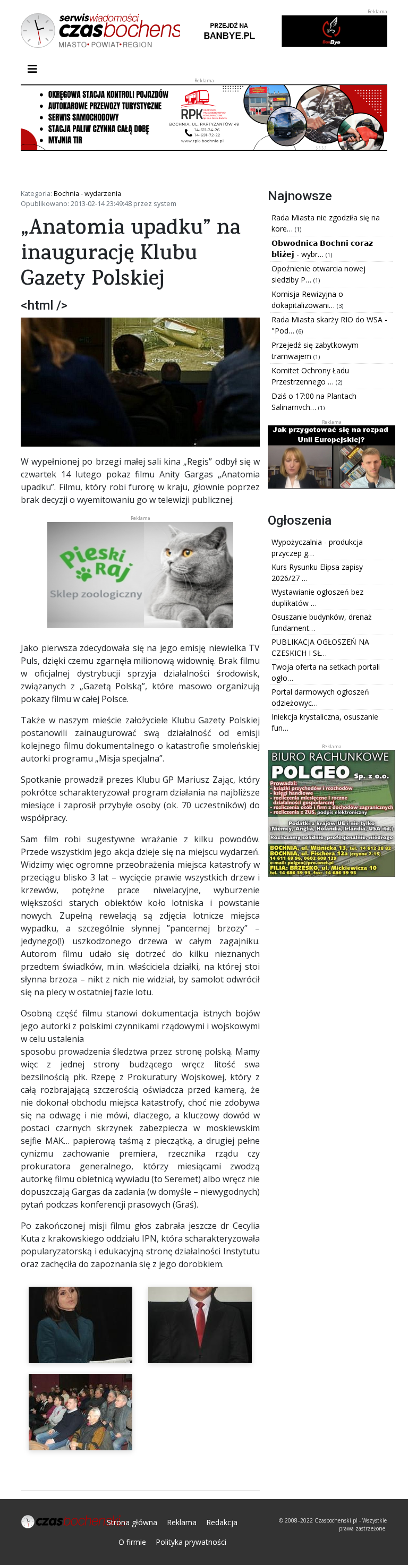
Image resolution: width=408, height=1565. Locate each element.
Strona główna (132, 1522)
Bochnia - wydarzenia (87, 193)
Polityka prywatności (191, 1542)
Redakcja (221, 1522)
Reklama (182, 1522)
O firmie (132, 1542)
